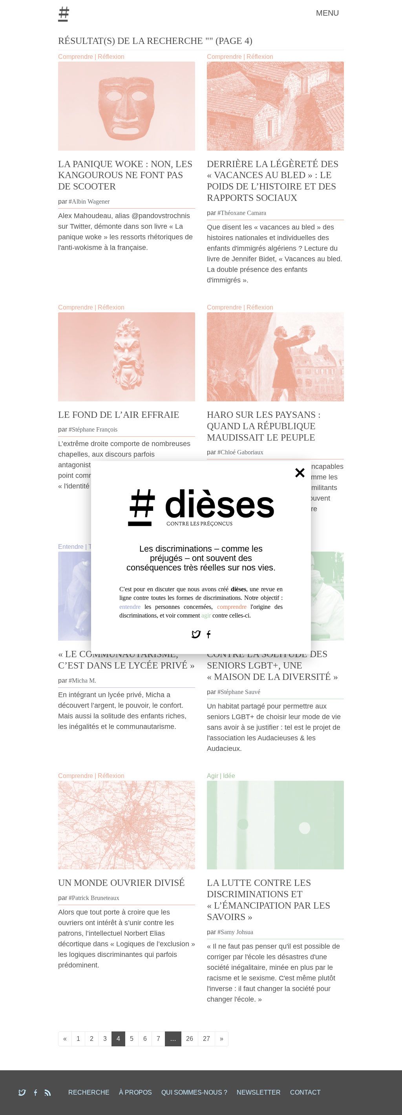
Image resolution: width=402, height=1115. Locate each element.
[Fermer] (300, 472)
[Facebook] (208, 633)
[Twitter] (197, 633)
